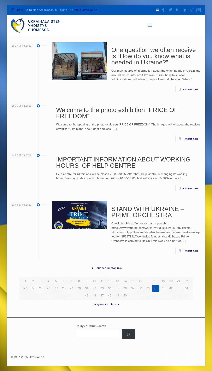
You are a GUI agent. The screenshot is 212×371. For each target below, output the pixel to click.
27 (56, 288)
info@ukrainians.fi (85, 9)
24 (33, 288)
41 (163, 288)
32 (94, 288)
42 (171, 288)
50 (125, 295)
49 (117, 295)
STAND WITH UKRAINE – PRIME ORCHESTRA (147, 211)
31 (86, 288)
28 (63, 288)
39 (148, 288)
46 (94, 295)
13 (117, 281)
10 (94, 281)
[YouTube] (177, 9)
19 (163, 281)
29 (71, 288)
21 (178, 281)
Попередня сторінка (108, 268)
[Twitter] (170, 9)
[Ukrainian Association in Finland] (36, 25)
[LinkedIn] (184, 9)
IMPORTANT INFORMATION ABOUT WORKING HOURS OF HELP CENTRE (123, 162)
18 (155, 281)
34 (109, 288)
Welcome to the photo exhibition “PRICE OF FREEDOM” (117, 112)
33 (102, 288)
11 (102, 281)
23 (25, 288)
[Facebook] (163, 9)
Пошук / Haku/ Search (91, 326)
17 (148, 281)
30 (79, 288)
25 (40, 288)
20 (171, 281)
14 (125, 281)
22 (186, 281)
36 (125, 288)
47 (102, 295)
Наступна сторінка (104, 304)
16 (140, 281)
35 (117, 288)
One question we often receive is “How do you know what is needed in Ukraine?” (153, 56)
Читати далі (190, 89)
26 (48, 288)
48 (109, 295)
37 (132, 288)
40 (155, 288)
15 (132, 281)
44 (186, 288)
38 (140, 288)
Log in (19, 9)
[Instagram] (191, 9)
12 (109, 281)
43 (178, 288)
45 (86, 295)
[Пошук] (128, 334)
